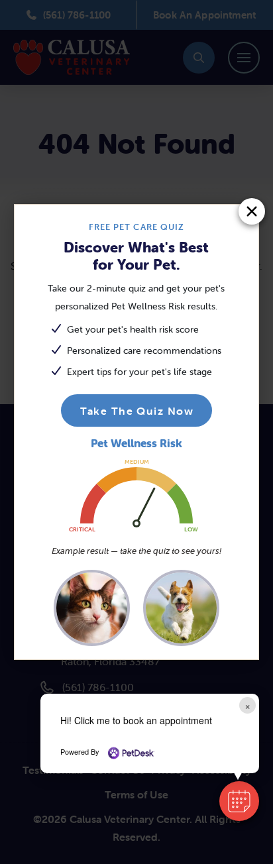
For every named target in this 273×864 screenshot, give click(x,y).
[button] (239, 801)
